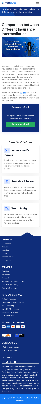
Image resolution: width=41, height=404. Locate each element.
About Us (5, 247)
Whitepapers (14, 9)
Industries (6, 274)
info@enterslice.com (10, 347)
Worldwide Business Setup (13, 302)
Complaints (6, 243)
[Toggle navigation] (37, 3)
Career (4, 253)
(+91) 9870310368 (9, 350)
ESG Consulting (8, 305)
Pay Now (5, 271)
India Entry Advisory (10, 312)
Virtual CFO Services (10, 309)
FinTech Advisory (9, 299)
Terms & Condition (9, 288)
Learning (5, 9)
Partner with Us (8, 257)
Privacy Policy (7, 278)
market (23, 92)
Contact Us (6, 260)
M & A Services (8, 316)
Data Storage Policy (10, 284)
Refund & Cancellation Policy (14, 281)
